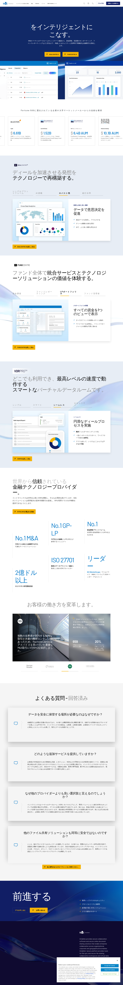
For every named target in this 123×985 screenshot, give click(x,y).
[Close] (117, 960)
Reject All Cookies (110, 969)
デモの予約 (101, 3)
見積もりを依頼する (113, 3)
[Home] (8, 3)
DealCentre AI (54, 54)
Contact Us (93, 3)
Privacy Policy (81, 978)
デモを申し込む (20, 910)
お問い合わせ (40, 910)
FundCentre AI (72, 54)
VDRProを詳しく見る (23, 459)
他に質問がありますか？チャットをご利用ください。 (63, 867)
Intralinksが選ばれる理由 (25, 511)
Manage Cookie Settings (110, 974)
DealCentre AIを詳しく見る (26, 246)
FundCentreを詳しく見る (25, 347)
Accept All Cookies (109, 965)
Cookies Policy (89, 973)
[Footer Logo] (84, 932)
